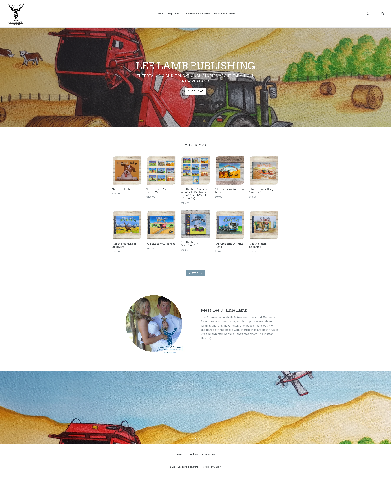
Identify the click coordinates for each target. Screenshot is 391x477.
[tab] (192, 438)
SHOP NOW (195, 91)
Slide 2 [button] (195, 438)
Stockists (193, 454)
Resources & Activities (197, 13)
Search (180, 454)
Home (159, 13)
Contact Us (208, 454)
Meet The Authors (224, 13)
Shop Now (174, 13)
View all (195, 273)
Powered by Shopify (211, 467)
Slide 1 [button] (192, 438)
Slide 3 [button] (198, 438)
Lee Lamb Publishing (188, 467)
